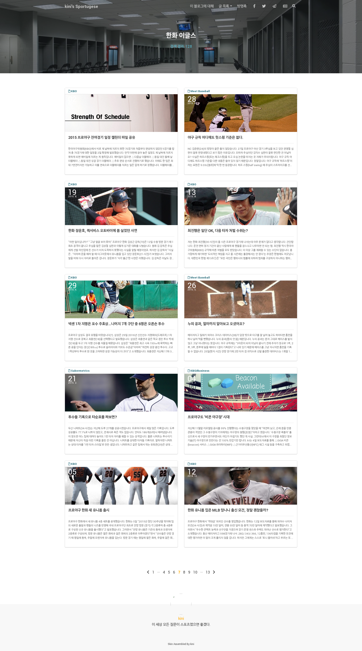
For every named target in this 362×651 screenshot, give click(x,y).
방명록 (242, 6)
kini (192, 644)
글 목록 (224, 6)
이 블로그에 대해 (202, 6)
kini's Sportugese (81, 6)
